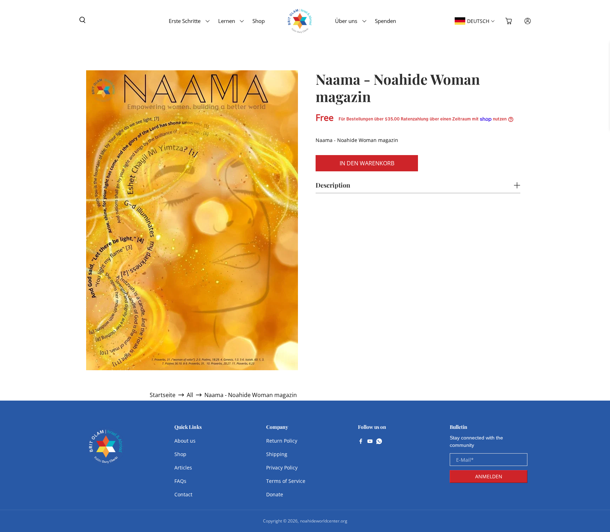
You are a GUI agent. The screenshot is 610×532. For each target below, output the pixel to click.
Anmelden (488, 476)
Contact (183, 494)
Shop (258, 20)
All (190, 395)
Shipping (276, 454)
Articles (183, 467)
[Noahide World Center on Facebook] (361, 442)
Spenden (385, 20)
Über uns (346, 20)
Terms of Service (285, 481)
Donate (274, 494)
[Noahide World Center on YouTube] (370, 442)
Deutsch (478, 21)
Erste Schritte (185, 20)
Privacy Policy (282, 467)
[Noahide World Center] (106, 450)
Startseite (162, 395)
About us (185, 440)
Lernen (226, 20)
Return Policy (281, 440)
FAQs (180, 481)
